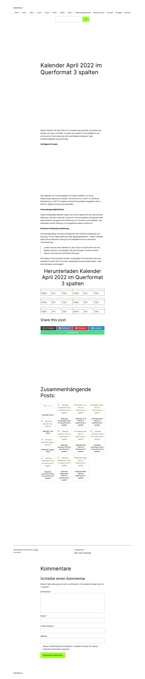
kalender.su (18, 8)
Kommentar (46, 592)
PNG (64, 293)
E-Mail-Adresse (47, 626)
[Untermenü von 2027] (72, 12)
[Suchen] (85, 19)
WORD (44, 293)
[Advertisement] (72, 41)
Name (43, 616)
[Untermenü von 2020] (19, 12)
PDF (54, 293)
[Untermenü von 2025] (57, 12)
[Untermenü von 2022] (34, 12)
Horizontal (87, 553)
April (36, 550)
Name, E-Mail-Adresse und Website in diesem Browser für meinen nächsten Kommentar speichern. (70, 647)
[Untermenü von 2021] (26, 12)
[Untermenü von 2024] (49, 12)
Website (43, 636)
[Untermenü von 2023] (42, 12)
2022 (76, 553)
